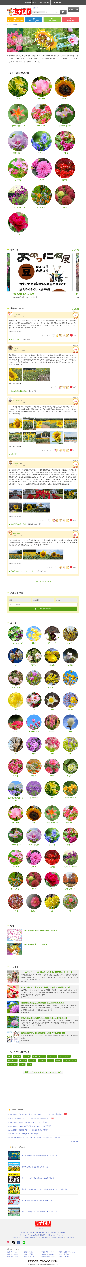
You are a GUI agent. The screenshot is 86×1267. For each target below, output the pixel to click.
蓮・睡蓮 (17, 1056)
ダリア (50, 1060)
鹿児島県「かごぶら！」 (30, 1256)
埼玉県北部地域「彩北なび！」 (50, 1256)
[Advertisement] (43, 1091)
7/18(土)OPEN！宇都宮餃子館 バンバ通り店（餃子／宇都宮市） (29, 1130)
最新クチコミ (37, 8)
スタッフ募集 (69, 1237)
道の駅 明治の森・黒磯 (18, 524)
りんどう (23, 1060)
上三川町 (13, 454)
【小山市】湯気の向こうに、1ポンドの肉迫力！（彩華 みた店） (29, 1118)
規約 (43, 1235)
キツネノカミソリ (39, 1056)
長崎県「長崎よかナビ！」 (66, 1251)
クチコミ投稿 (74, 9)
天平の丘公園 (15, 339)
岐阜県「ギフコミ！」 (47, 1252)
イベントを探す (34, 21)
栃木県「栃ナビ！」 (12, 1251)
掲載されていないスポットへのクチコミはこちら (43, 1072)
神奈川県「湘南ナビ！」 (48, 1254)
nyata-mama (16, 533)
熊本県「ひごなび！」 (30, 1251)
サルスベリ (52, 1056)
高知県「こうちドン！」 (65, 1256)
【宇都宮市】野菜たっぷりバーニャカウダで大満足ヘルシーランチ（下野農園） (34, 1137)
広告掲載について (18, 1237)
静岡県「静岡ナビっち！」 (48, 1251)
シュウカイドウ (64, 1056)
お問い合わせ (51, 1235)
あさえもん (16, 463)
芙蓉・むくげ (12, 1060)
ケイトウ (32, 1060)
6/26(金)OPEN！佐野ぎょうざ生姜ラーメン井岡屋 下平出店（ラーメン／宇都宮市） (35, 1114)
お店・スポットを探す (15, 21)
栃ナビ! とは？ (44, 1228)
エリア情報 (52, 21)
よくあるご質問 (35, 1235)
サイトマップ (61, 1235)
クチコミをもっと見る (43, 581)
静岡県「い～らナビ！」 (65, 1254)
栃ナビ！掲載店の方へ (32, 1237)
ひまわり (26, 1056)
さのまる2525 (17, 400)
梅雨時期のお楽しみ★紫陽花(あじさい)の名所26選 (42, 1003)
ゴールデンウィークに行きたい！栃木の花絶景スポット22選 (46, 972)
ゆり (9, 1056)
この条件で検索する (44, 609)
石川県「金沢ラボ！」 (12, 1256)
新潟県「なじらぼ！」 (30, 1252)
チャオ (15, 314)
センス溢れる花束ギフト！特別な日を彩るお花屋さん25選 (46, 987)
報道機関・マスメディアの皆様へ (53, 1237)
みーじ (15, 348)
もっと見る (75, 250)
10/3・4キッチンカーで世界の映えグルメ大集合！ (24, 1134)
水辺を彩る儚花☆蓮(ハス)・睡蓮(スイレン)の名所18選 (44, 1018)
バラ (29, 1064)
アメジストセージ (70, 1060)
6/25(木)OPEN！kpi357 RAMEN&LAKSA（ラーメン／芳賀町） (28, 1122)
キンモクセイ (12, 1064)
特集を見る (70, 21)
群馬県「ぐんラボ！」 (12, 1254)
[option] (43, 275)
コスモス (42, 1060)
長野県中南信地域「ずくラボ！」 (67, 1252)
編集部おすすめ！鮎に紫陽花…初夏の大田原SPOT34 (43, 1033)
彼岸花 (58, 1060)
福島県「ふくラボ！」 (12, 1252)
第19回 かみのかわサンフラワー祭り (23, 571)
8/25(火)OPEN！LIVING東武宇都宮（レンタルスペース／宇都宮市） (30, 1126)
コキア (22, 1064)
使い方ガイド (24, 1235)
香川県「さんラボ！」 (30, 1254)
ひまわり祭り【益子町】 (19, 391)
